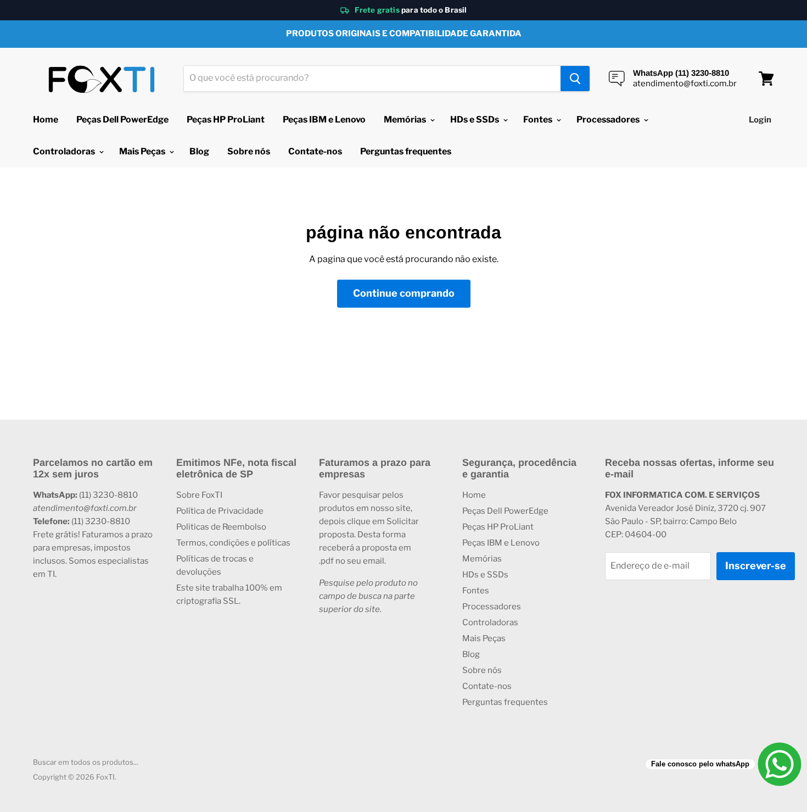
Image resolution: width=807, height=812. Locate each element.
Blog (199, 151)
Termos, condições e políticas (233, 543)
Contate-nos (315, 151)
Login (760, 120)
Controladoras (65, 151)
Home (45, 119)
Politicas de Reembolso (221, 527)
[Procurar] (575, 78)
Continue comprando (404, 293)
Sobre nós (248, 151)
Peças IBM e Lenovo (324, 119)
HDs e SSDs (475, 119)
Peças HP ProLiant (226, 119)
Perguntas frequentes (405, 151)
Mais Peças (143, 151)
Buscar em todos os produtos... (85, 762)
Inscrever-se (755, 565)
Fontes (538, 119)
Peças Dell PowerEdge (122, 119)
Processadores (608, 119)
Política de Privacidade (220, 511)
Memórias (406, 119)
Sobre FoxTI (199, 495)
